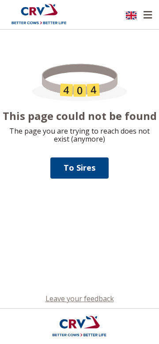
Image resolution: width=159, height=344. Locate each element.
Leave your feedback (79, 298)
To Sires (79, 167)
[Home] (39, 14)
